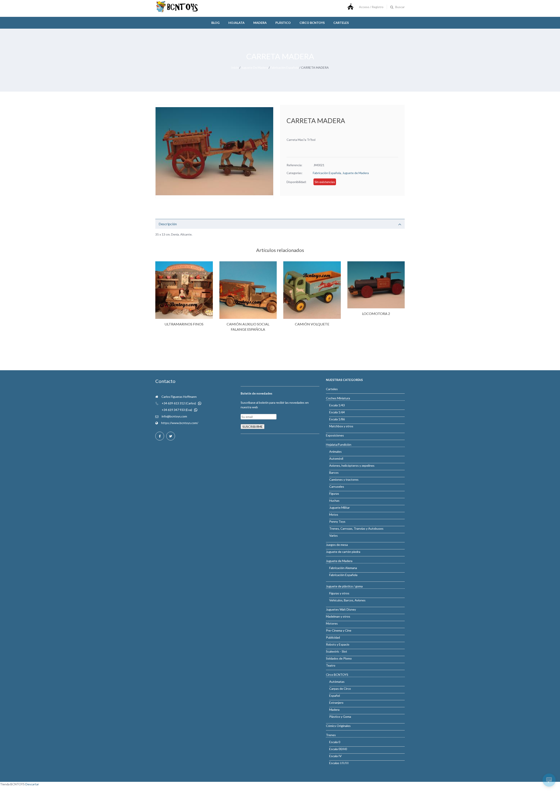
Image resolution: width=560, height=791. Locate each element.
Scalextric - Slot (336, 651)
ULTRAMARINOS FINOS (183, 324)
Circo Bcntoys (312, 22)
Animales (335, 451)
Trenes (331, 735)
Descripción (168, 224)
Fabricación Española (284, 67)
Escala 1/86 (337, 419)
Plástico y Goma (340, 716)
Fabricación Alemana (343, 568)
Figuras (334, 493)
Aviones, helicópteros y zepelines (351, 465)
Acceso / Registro (371, 7)
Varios (333, 535)
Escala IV (335, 756)
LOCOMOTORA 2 (376, 313)
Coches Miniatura (338, 398)
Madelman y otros (338, 616)
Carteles (341, 22)
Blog (215, 22)
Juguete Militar (339, 507)
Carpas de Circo (340, 688)
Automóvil (336, 458)
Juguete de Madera (254, 67)
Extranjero (336, 702)
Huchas (334, 500)
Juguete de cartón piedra (343, 552)
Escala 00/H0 (338, 749)
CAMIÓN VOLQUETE (312, 324)
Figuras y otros (339, 593)
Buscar (400, 7)
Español (334, 695)
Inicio (235, 67)
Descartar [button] (32, 784)
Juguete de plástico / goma (344, 586)
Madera (260, 22)
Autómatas (337, 681)
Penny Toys (337, 521)
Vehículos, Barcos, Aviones (347, 600)
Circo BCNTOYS (337, 674)
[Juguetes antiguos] (177, 11)
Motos (333, 514)
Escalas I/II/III (339, 763)
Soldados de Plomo (339, 658)
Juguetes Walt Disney (341, 609)
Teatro (330, 665)
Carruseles (336, 486)
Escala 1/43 (337, 405)
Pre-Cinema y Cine (338, 630)
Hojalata (236, 22)
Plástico (283, 22)
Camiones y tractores (344, 479)
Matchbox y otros (341, 426)
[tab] (280, 224)
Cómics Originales (338, 726)
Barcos (334, 472)
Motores (332, 623)
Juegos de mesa (337, 545)
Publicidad (333, 637)
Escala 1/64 (337, 412)
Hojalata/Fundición (338, 444)
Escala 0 (334, 742)
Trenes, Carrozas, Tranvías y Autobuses (356, 528)
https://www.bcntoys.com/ (179, 423)
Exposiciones (335, 435)
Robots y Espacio (337, 644)
